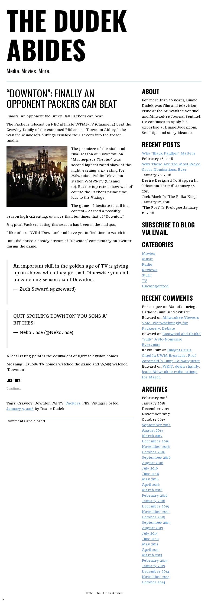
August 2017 (152, 430)
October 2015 (153, 517)
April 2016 (151, 484)
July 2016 (150, 468)
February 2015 (154, 560)
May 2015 (150, 544)
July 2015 (150, 533)
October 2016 (153, 451)
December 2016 (155, 441)
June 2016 (150, 473)
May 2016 (150, 479)
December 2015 (155, 506)
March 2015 (152, 554)
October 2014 (153, 582)
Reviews (149, 269)
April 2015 (151, 549)
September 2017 (156, 424)
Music (147, 258)
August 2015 (152, 527)
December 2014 (155, 571)
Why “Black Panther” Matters (168, 153)
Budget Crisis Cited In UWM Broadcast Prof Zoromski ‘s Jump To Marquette (171, 355)
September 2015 (156, 522)
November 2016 (156, 446)
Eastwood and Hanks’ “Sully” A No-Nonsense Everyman (171, 339)
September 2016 (156, 457)
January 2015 (153, 565)
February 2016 (155, 495)
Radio (147, 264)
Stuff (146, 275)
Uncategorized (155, 286)
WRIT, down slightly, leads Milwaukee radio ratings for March (171, 372)
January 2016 (153, 500)
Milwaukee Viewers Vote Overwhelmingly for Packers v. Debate (170, 323)
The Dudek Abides (66, 34)
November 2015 (156, 511)
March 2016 (152, 489)
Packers (73, 403)
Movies (148, 253)
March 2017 (152, 435)
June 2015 (150, 538)
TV (144, 280)
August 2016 (152, 462)
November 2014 (156, 576)
